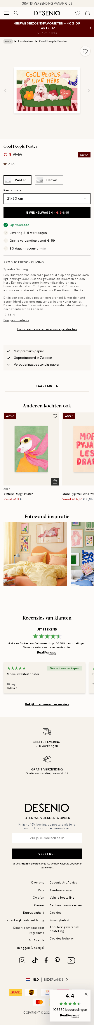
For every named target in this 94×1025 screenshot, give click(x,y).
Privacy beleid (29, 863)
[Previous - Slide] (5, 90)
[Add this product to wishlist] (85, 51)
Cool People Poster (53, 41)
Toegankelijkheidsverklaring (23, 920)
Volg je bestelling (62, 897)
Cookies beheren (62, 938)
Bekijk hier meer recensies (47, 704)
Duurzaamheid (33, 913)
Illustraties (26, 41)
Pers (41, 890)
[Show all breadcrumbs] (8, 41)
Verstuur (47, 854)
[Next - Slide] (88, 90)
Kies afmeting (13, 190)
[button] (70, 1006)
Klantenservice (61, 890)
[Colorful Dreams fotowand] (35, 554)
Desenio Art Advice (64, 882)
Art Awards (36, 940)
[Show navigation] (6, 13)
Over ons (37, 882)
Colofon (38, 897)
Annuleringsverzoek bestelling (64, 929)
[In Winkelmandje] (55, 481)
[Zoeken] (16, 13)
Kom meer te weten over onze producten (47, 329)
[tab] (15, 137)
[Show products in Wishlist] (78, 13)
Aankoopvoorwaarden (66, 905)
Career (39, 905)
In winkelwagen (47, 213)
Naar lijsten (47, 386)
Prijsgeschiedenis (16, 320)
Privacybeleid (59, 920)
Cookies (56, 913)
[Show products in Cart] (87, 13)
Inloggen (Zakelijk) (30, 948)
